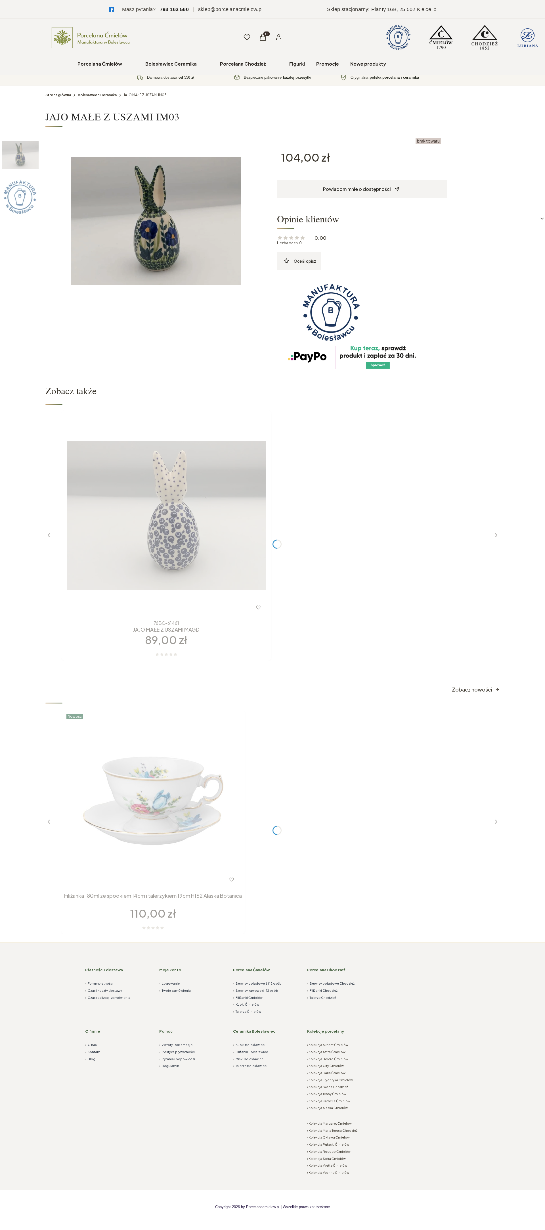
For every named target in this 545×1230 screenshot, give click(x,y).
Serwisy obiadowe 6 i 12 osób (257, 983)
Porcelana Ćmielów (99, 64)
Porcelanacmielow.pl (263, 1207)
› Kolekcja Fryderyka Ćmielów (330, 1080)
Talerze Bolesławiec (250, 1066)
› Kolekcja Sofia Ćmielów (326, 1158)
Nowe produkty (368, 64)
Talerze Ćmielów (247, 1011)
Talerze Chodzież (321, 997)
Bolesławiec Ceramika (171, 64)
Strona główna (58, 95)
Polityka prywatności (177, 1052)
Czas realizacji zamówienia (107, 997)
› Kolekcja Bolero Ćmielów (327, 1059)
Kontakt (92, 1052)
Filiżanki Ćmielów (248, 997)
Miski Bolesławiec (248, 1059)
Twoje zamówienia (175, 990)
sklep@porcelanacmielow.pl (230, 9)
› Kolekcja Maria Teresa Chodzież (332, 1130)
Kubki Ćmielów (246, 1004)
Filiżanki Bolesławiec (250, 1052)
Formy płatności (99, 983)
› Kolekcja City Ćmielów (325, 1066)
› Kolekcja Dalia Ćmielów (326, 1073)
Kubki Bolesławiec (249, 1045)
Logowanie (169, 983)
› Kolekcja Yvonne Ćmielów (328, 1172)
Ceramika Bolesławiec (254, 1031)
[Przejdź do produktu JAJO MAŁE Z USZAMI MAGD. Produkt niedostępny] (166, 515)
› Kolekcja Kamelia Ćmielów (328, 1101)
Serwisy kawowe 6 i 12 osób (255, 990)
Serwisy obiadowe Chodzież (331, 983)
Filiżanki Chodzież (322, 990)
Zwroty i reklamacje (175, 1045)
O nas (91, 1045)
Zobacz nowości (472, 689)
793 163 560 (174, 9)
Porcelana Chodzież (243, 64)
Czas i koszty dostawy (103, 990)
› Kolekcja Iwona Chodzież (327, 1087)
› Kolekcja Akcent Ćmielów (327, 1045)
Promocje (327, 64)
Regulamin (169, 1066)
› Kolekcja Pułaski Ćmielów (328, 1144)
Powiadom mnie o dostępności (357, 189)
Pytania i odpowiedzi (177, 1059)
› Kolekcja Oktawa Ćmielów (328, 1137)
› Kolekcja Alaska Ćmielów (327, 1108)
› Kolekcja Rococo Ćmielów (329, 1151)
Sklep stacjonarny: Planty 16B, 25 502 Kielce (380, 9)
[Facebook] (111, 9)
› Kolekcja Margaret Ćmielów (329, 1123)
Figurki (297, 64)
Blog (90, 1059)
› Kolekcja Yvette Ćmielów (327, 1165)
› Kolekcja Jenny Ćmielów (326, 1094)
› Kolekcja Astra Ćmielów (326, 1052)
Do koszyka (141, 879)
